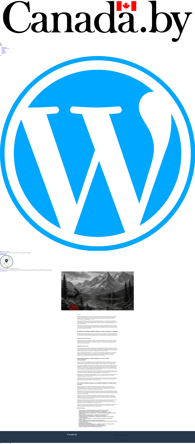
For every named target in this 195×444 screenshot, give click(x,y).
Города (3, 49)
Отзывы (5, 253)
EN (2, 53)
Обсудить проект (3, 254)
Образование (4, 51)
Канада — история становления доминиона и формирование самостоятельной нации (94, 414)
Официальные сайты (5, 48)
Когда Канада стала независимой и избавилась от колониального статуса (92, 424)
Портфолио (2, 253)
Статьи (97, 304)
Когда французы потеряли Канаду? (85, 422)
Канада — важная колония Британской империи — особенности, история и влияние (94, 410)
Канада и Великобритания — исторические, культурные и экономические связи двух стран (95, 411)
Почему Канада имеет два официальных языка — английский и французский (92, 425)
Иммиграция (4, 47)
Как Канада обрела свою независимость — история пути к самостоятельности (92, 415)
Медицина (4, 52)
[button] (1, 43)
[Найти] (10, 443)
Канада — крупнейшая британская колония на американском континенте (92, 420)
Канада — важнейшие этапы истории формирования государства (90, 426)
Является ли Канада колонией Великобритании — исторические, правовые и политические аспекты (96, 423)
